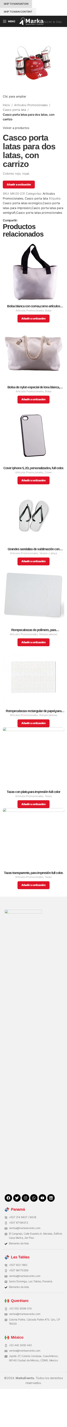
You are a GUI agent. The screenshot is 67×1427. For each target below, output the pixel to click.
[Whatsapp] (34, 1198)
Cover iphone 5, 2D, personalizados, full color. (33, 468)
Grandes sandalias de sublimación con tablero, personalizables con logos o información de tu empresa (34, 549)
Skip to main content (18, 11)
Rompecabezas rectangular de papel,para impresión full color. (33, 711)
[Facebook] (8, 1198)
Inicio (6, 105)
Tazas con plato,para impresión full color (33, 792)
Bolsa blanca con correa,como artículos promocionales (33, 306)
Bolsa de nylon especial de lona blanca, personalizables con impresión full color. (33, 387)
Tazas (48, 796)
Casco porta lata (14, 110)
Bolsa (48, 310)
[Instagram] (25, 1198)
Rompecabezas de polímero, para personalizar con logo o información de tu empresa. (33, 630)
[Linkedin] (51, 1198)
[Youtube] (42, 1198)
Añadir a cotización (19, 184)
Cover (48, 472)
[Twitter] (17, 1198)
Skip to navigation (16, 3)
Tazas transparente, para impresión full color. (33, 873)
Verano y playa (48, 553)
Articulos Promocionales (31, 105)
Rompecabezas (48, 634)
